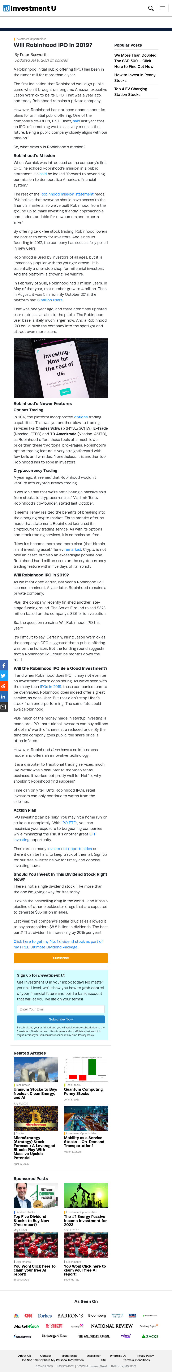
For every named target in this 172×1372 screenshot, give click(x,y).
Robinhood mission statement (67, 194)
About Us (24, 1355)
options (81, 417)
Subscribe (61, 958)
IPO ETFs (69, 823)
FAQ (103, 1360)
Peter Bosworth (33, 54)
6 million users (50, 300)
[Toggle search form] (151, 8)
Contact (45, 1355)
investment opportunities (69, 849)
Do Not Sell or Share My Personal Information (53, 1360)
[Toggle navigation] (163, 8)
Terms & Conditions (136, 1360)
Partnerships (69, 1355)
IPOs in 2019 (50, 686)
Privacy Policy (86, 1035)
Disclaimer (94, 1355)
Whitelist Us (118, 1355)
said (76, 121)
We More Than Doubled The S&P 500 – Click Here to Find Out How (135, 61)
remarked (72, 549)
